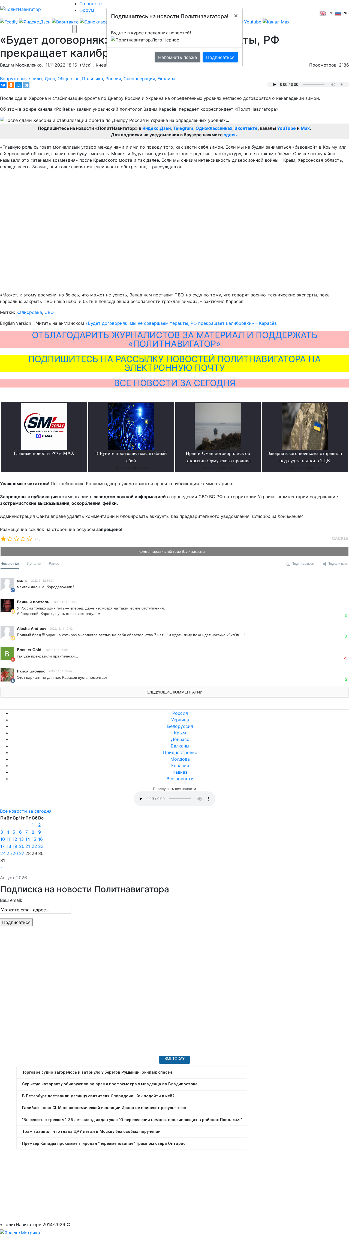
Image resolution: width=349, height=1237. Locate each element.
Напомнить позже (177, 57)
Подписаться (220, 57)
